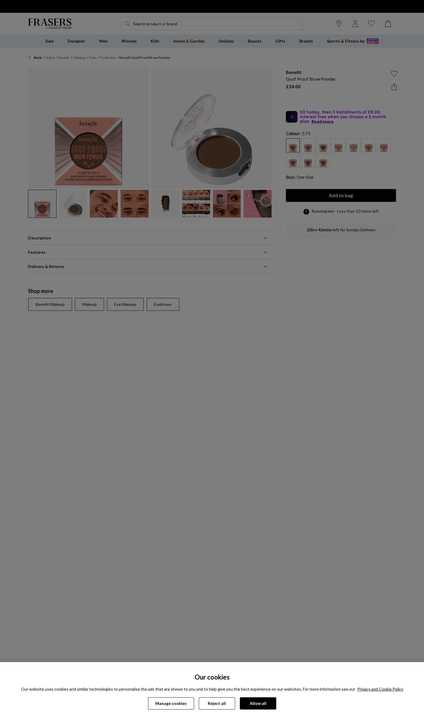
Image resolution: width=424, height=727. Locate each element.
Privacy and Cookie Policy (380, 689)
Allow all (258, 703)
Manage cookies (171, 703)
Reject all (217, 703)
